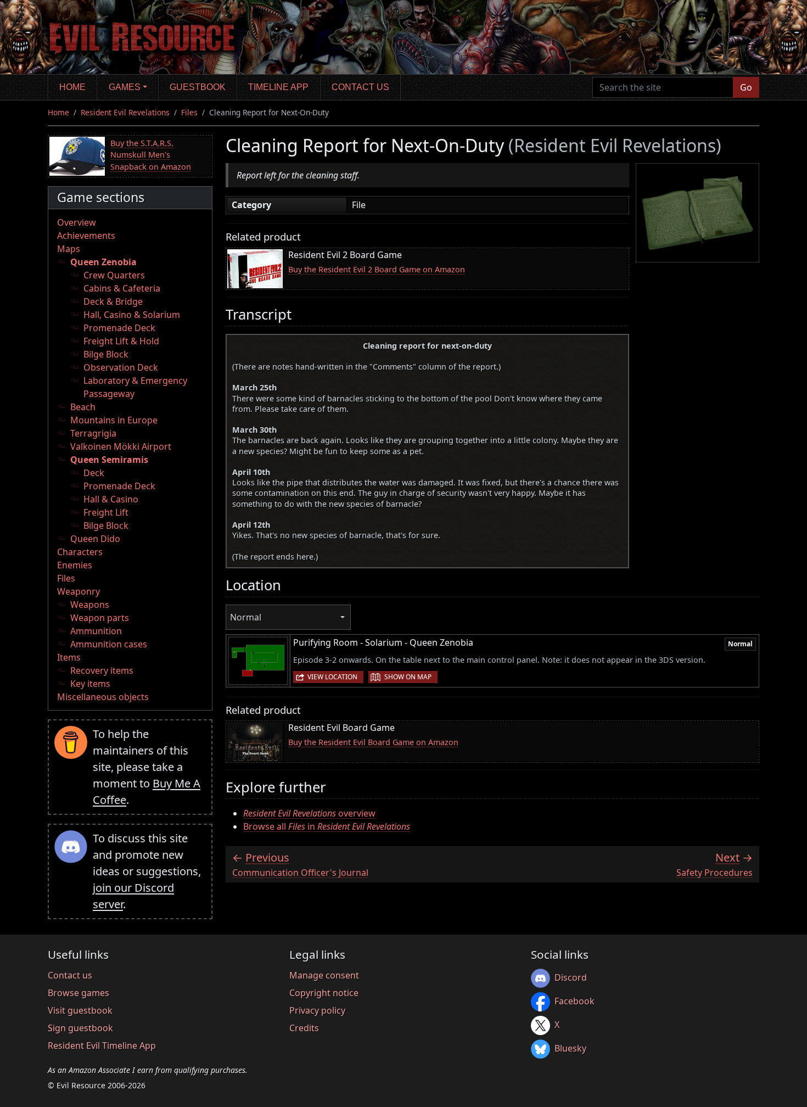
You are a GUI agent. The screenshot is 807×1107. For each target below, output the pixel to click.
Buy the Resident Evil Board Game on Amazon (373, 742)
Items (69, 657)
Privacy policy (317, 1010)
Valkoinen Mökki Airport (120, 446)
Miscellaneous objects (103, 697)
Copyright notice (323, 993)
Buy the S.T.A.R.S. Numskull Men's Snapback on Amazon (150, 155)
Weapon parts (99, 618)
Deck (93, 473)
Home (72, 87)
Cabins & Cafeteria (121, 288)
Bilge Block (105, 354)
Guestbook (198, 87)
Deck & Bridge (113, 301)
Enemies (74, 565)
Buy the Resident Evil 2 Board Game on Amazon (376, 269)
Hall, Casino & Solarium (131, 315)
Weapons (89, 605)
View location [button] (332, 676)
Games (125, 87)
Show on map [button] (407, 676)
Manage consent (324, 975)
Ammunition (96, 631)
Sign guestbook (80, 1028)
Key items (90, 684)
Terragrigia (93, 433)
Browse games (78, 993)
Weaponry (78, 591)
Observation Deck (120, 367)
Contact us (360, 87)
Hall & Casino (110, 499)
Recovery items (101, 670)
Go (746, 87)
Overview (76, 222)
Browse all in (326, 826)
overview (309, 813)
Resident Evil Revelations (125, 112)
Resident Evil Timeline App (102, 1045)
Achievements (86, 236)
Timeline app (278, 87)
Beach (83, 407)
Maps (68, 249)
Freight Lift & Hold (121, 341)
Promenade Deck (119, 328)
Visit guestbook (80, 1010)
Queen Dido (95, 539)
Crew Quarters (114, 275)
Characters (80, 552)
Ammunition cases (108, 644)
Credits (304, 1028)
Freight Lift (105, 512)
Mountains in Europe (114, 420)
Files (189, 112)
